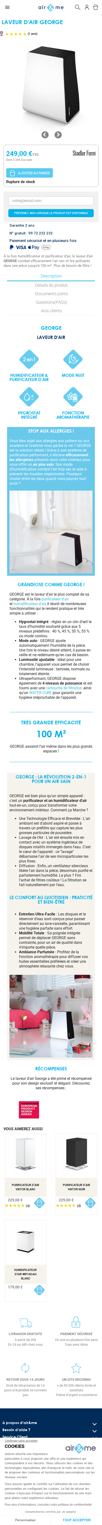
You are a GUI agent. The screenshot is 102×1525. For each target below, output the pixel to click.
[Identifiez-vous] (87, 6)
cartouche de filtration (64, 688)
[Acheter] (39, 1203)
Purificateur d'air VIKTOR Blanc (25, 1187)
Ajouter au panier (34, 173)
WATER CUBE (40, 692)
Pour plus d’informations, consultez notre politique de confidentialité (48, 1504)
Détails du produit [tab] (51, 285)
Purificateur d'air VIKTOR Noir (76, 1187)
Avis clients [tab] (51, 310)
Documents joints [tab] (51, 293)
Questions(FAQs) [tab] (51, 302)
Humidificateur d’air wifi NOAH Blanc (25, 1274)
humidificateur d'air (30, 604)
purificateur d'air (55, 599)
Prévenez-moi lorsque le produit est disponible (51, 213)
